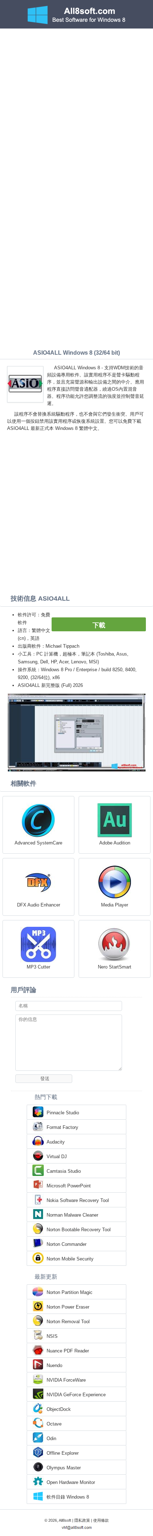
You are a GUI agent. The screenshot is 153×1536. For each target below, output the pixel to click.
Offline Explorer (63, 1453)
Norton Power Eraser (68, 1307)
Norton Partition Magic (70, 1292)
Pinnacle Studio (63, 1112)
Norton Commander (66, 1244)
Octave (54, 1424)
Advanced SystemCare (38, 843)
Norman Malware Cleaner (72, 1215)
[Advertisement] (76, 108)
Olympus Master (64, 1467)
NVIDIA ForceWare (66, 1380)
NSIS (52, 1336)
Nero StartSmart (114, 967)
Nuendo (54, 1365)
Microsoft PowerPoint (69, 1185)
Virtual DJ (57, 1156)
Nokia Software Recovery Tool (78, 1200)
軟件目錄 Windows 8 (68, 1497)
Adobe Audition (114, 843)
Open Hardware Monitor (71, 1482)
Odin (51, 1438)
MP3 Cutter (38, 967)
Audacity (56, 1142)
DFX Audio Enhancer (38, 905)
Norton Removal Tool (68, 1321)
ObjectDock (59, 1409)
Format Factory (62, 1127)
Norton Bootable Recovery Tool (79, 1229)
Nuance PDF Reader (68, 1350)
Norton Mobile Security (70, 1259)
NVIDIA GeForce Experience (76, 1394)
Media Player (114, 905)
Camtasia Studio (64, 1171)
